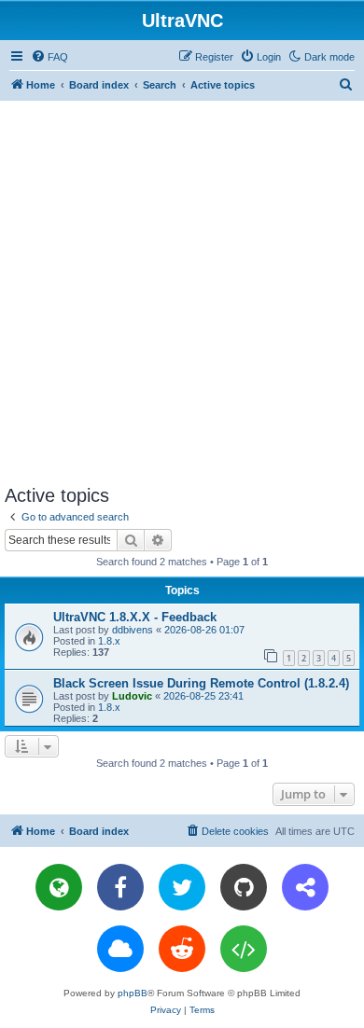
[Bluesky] (120, 948)
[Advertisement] (182, 292)
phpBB (132, 993)
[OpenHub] (243, 948)
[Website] (58, 887)
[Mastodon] (305, 887)
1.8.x (109, 640)
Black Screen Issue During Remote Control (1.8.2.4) (201, 683)
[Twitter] (182, 887)
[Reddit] (182, 948)
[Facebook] (120, 887)
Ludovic (132, 696)
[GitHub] (243, 887)
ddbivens (132, 629)
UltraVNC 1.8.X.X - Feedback (135, 617)
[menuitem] (49, 57)
